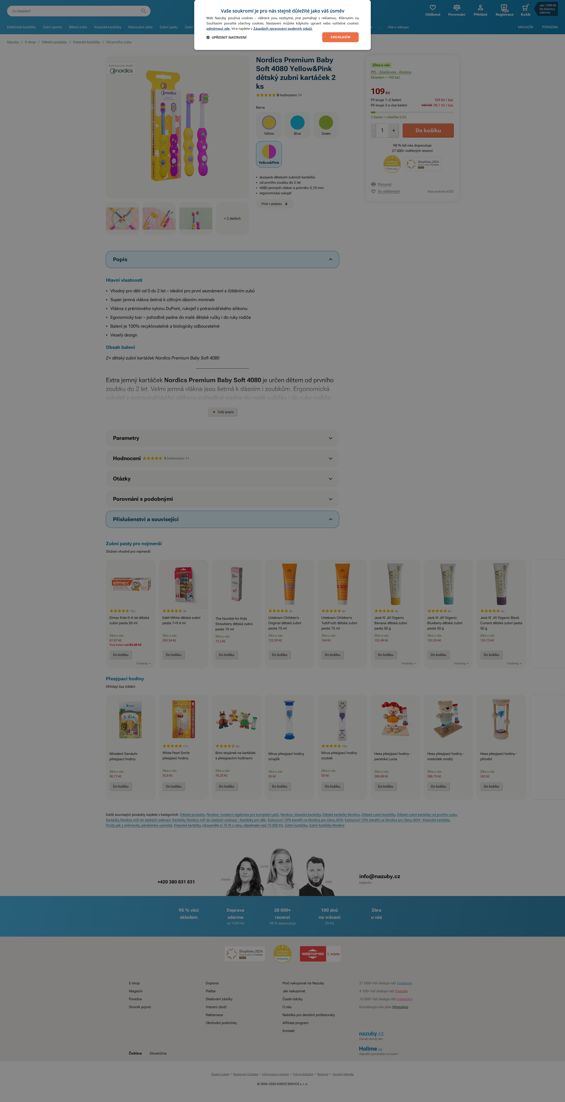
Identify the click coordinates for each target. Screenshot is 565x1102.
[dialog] (282, 25)
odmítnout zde (218, 28)
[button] (226, 37)
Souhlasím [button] (340, 37)
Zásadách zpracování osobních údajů (282, 28)
